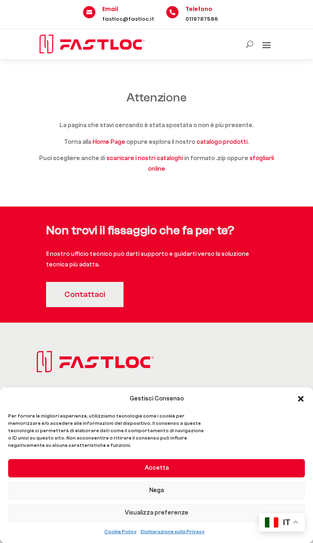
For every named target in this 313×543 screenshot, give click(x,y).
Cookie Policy (120, 531)
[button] (301, 399)
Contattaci (84, 294)
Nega (156, 490)
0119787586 (201, 19)
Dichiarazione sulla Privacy (173, 531)
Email (110, 9)
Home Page (109, 141)
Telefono (198, 9)
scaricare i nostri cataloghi (144, 158)
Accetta (157, 467)
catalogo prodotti (221, 141)
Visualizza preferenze (156, 512)
